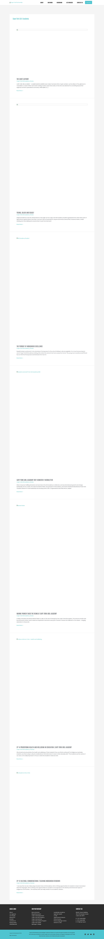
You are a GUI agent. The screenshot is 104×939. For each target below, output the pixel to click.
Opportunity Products (59, 917)
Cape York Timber (36, 922)
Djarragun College (36, 924)
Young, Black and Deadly (25, 212)
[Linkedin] (93, 934)
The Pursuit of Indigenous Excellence (30, 346)
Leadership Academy (59, 912)
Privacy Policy (13, 922)
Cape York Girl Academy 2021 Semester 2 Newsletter (35, 480)
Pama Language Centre (60, 921)
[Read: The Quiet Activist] (52, 52)
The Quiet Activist (23, 79)
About (11, 912)
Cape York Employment (38, 915)
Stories (32, 81)
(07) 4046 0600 (81, 918)
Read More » (20, 91)
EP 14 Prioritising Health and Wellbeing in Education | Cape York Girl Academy (44, 747)
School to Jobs (58, 922)
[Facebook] (85, 934)
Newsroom (12, 917)
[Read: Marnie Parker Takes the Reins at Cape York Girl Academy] (52, 557)
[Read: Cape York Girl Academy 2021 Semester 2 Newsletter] (52, 424)
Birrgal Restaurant (36, 914)
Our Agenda (13, 914)
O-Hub (55, 915)
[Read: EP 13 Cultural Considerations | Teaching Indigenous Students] (52, 825)
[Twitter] (88, 934)
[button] (88, 2)
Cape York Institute (37, 919)
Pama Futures (57, 919)
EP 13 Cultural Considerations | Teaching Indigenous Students (38, 881)
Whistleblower (13, 924)
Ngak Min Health (58, 914)
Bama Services (35, 912)
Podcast (32, 749)
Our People (12, 915)
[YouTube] (91, 934)
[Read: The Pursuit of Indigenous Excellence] (52, 290)
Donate (12, 919)
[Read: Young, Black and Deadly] (52, 156)
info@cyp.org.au (81, 922)
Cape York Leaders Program (39, 921)
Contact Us (13, 921)
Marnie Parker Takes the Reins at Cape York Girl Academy (37, 613)
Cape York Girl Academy (23, 81)
